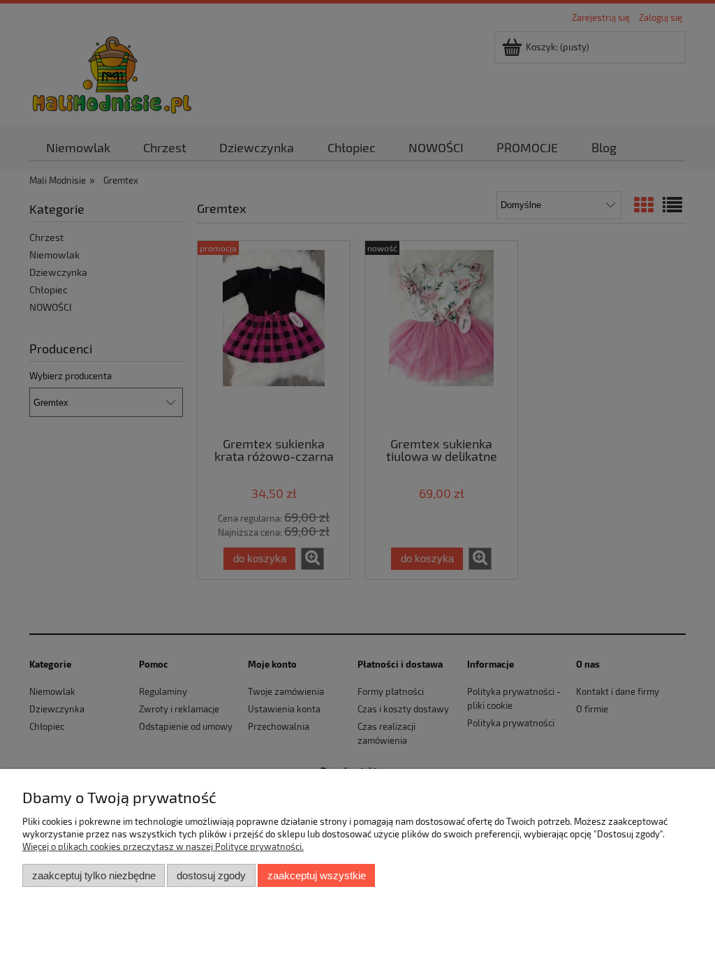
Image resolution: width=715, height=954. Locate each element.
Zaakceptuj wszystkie (316, 875)
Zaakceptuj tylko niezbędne (94, 875)
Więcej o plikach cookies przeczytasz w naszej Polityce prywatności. (163, 846)
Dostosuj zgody (211, 875)
